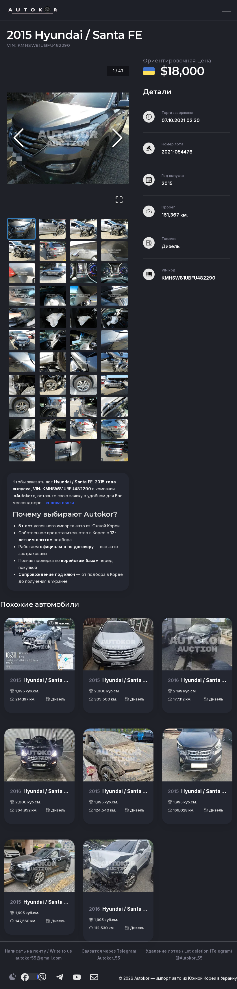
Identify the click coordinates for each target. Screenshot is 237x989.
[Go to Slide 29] (22, 385)
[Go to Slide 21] (22, 340)
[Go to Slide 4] (114, 229)
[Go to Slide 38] (52, 429)
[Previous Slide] (18, 138)
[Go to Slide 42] (68, 451)
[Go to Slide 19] (83, 318)
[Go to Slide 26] (52, 362)
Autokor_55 (108, 957)
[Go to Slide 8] (114, 251)
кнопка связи (59, 502)
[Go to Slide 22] (52, 340)
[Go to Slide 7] (83, 251)
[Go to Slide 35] (83, 407)
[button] (68, 138)
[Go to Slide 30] (52, 385)
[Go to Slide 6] (52, 251)
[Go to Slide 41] (22, 451)
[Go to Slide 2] (52, 229)
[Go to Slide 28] (114, 362)
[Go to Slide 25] (22, 362)
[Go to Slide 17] (22, 318)
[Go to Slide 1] (21, 229)
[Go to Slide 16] (114, 295)
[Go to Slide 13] (22, 295)
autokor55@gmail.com (38, 957)
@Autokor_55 (189, 957)
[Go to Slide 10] (52, 273)
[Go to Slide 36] (114, 407)
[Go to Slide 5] (22, 251)
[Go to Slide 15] (83, 295)
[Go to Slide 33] (22, 407)
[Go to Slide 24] (114, 340)
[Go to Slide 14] (52, 295)
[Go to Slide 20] (114, 318)
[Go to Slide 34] (52, 407)
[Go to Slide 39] (83, 429)
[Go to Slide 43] (114, 451)
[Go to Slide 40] (114, 429)
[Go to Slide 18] (52, 318)
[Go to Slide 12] (114, 273)
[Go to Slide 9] (22, 273)
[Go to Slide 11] (83, 273)
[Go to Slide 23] (83, 340)
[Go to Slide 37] (22, 429)
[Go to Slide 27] (83, 362)
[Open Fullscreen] (119, 200)
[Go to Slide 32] (114, 385)
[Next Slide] (117, 138)
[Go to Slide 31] (83, 385)
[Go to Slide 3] (83, 229)
